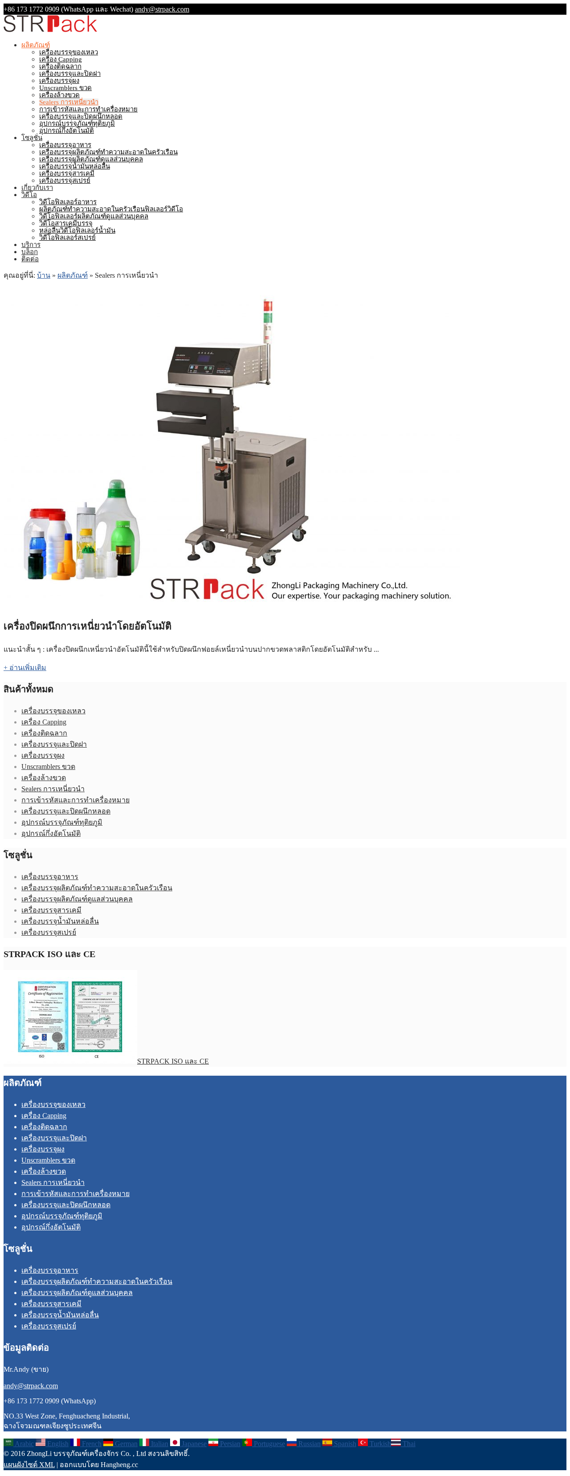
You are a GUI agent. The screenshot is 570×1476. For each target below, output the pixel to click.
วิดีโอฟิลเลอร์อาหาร (68, 202)
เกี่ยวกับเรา (37, 187)
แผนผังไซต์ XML (29, 1464)
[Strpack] (50, 30)
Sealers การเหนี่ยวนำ (68, 102)
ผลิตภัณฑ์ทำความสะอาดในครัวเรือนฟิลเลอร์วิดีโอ (111, 209)
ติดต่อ (30, 259)
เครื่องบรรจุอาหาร (65, 144)
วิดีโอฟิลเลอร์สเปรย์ (67, 237)
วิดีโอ (29, 194)
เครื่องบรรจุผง (59, 80)
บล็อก (29, 251)
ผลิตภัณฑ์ (35, 45)
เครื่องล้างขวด (59, 95)
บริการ (31, 244)
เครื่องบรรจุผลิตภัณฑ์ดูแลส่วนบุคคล (91, 159)
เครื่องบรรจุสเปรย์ (64, 180)
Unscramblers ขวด (65, 87)
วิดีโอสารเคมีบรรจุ (66, 223)
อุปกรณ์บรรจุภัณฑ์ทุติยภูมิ (77, 123)
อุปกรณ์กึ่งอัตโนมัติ (66, 130)
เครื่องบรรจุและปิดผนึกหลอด (80, 116)
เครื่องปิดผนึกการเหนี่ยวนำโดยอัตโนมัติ (87, 626)
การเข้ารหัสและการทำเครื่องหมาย (88, 109)
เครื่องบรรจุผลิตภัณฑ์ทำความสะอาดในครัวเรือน (108, 152)
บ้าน (43, 275)
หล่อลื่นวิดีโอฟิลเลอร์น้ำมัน (77, 230)
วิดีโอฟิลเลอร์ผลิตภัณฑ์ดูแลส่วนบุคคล (93, 216)
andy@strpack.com (162, 9)
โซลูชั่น (31, 137)
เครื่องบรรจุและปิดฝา (70, 73)
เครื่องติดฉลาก (60, 66)
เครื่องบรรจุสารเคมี (66, 173)
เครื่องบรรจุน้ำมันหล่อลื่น (74, 166)
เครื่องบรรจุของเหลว (68, 52)
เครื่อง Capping (60, 59)
